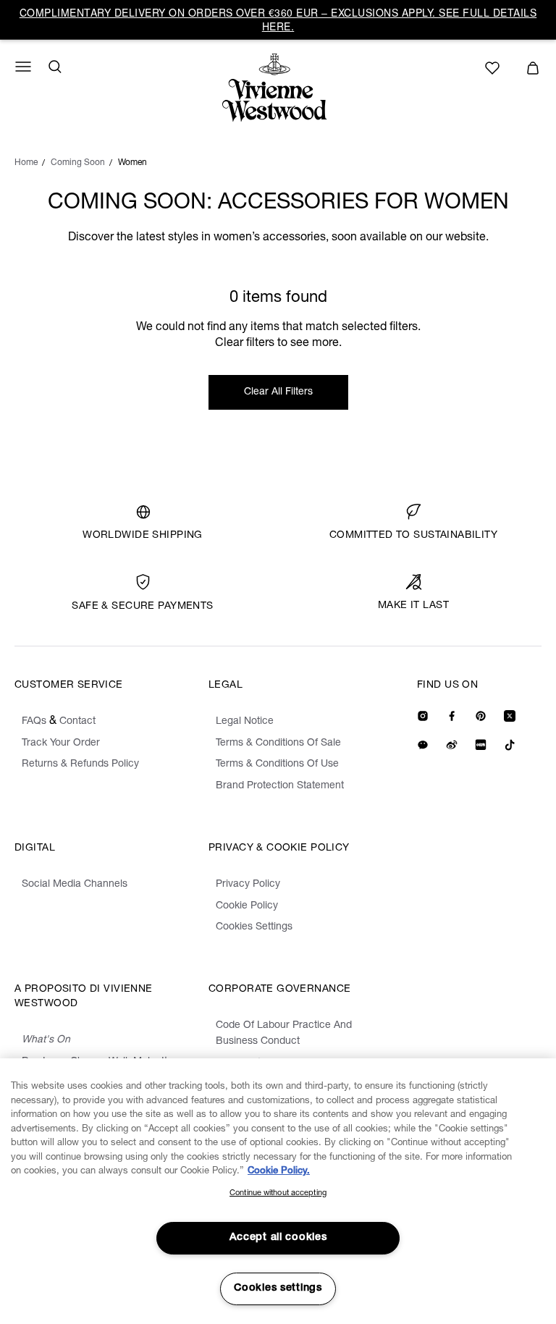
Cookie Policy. (279, 1171)
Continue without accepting (278, 1193)
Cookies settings (278, 1288)
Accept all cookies (278, 1238)
